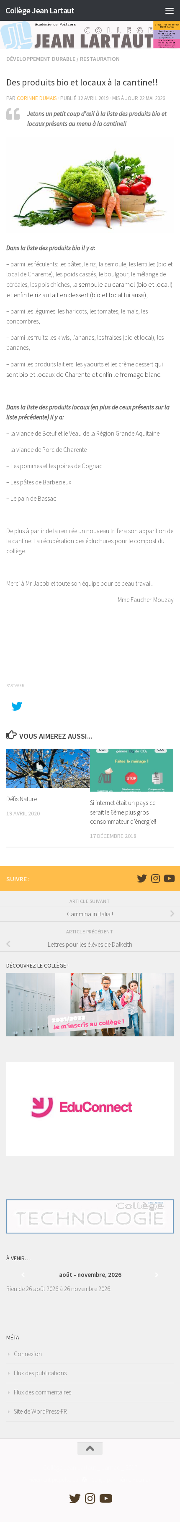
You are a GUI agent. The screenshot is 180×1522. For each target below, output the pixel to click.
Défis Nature (21, 799)
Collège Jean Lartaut (39, 10)
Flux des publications (40, 1373)
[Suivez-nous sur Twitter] (142, 878)
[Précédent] (23, 1275)
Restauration (100, 59)
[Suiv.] (157, 1275)
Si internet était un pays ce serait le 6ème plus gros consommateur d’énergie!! (123, 812)
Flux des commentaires (42, 1392)
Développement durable (40, 59)
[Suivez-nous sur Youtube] (169, 878)
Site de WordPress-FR (40, 1411)
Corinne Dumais (37, 98)
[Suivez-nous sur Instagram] (155, 878)
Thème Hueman (134, 1479)
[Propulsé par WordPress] (84, 1479)
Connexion (28, 1354)
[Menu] (169, 10)
